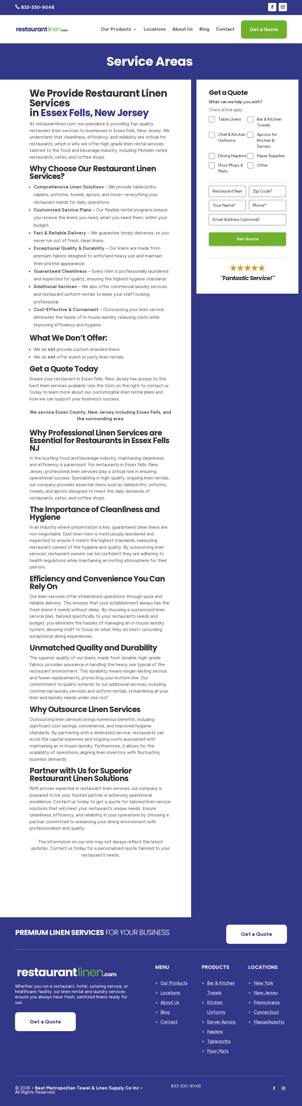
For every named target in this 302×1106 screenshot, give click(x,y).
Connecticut (266, 1012)
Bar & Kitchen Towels (269, 122)
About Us (182, 29)
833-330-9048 (186, 1086)
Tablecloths (219, 1041)
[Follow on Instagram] (283, 7)
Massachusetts (269, 1022)
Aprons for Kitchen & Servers (267, 140)
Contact (225, 29)
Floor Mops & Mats (230, 168)
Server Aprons (221, 1022)
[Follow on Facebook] (272, 7)
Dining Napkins (232, 155)
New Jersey (266, 992)
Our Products (116, 29)
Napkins (215, 1031)
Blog (204, 29)
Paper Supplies (271, 155)
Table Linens (229, 119)
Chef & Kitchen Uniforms (232, 137)
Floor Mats (218, 1051)
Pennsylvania (267, 1002)
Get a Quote (264, 29)
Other (262, 165)
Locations (155, 29)
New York (263, 983)
